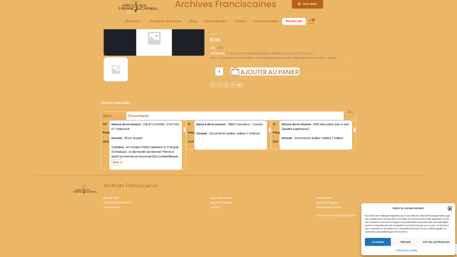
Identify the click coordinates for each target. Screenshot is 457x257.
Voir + (117, 162)
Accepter (378, 242)
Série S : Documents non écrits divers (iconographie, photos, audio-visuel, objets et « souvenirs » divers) (273, 58)
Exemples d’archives (166, 21)
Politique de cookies (406, 250)
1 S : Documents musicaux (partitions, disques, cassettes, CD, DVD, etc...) (270, 53)
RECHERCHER (111, 198)
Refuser (406, 242)
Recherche (294, 21)
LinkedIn (226, 85)
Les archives (111, 207)
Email (239, 85)
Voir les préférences (436, 242)
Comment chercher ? (117, 202)
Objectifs (132, 21)
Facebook (213, 85)
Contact (240, 21)
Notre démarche (220, 198)
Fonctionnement (266, 21)
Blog (193, 21)
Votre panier (324, 198)
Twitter (219, 85)
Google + (233, 85)
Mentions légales (327, 202)
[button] (450, 208)
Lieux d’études (215, 21)
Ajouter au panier (269, 71)
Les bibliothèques (221, 202)
